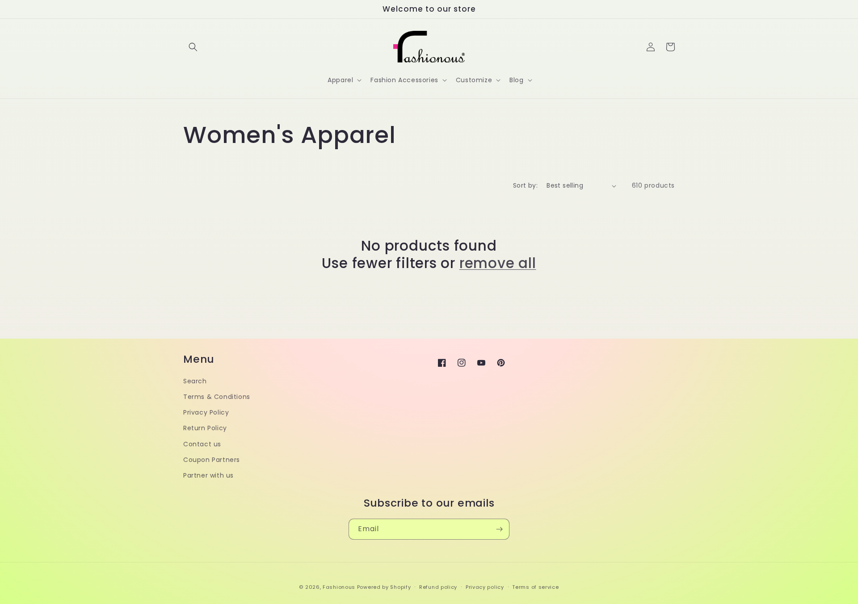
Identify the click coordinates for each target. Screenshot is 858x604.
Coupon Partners (211, 459)
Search (195, 381)
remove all (497, 263)
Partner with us (208, 475)
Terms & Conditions (216, 396)
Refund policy (438, 587)
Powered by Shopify (384, 587)
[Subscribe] (499, 529)
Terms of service (535, 587)
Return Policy (205, 428)
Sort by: (525, 185)
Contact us (202, 444)
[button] (193, 47)
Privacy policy (485, 587)
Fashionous (339, 587)
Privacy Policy (206, 412)
